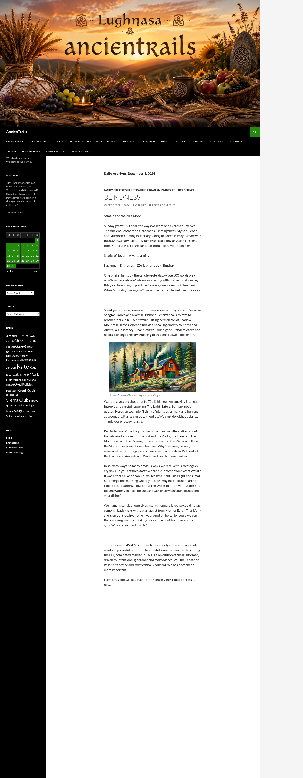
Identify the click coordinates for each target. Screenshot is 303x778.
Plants (166, 190)
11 (18, 250)
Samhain (11, 151)
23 (8, 260)
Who (99, 141)
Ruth (30, 390)
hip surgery (12, 355)
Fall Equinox (147, 141)
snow (33, 400)
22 (37, 255)
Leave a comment (163, 205)
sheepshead (12, 394)
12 (22, 250)
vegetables (29, 411)
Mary (9, 379)
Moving (59, 141)
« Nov (10, 271)
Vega (18, 410)
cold (26, 341)
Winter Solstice (81, 151)
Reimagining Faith (80, 141)
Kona (9, 375)
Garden (29, 346)
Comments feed (14, 447)
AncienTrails (16, 131)
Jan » (36, 271)
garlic (10, 351)
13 (27, 250)
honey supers (13, 359)
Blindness (122, 197)
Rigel (21, 390)
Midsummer (235, 141)
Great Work (122, 190)
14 (32, 250)
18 (18, 255)
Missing (17, 379)
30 (8, 265)
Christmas (128, 141)
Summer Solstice (56, 151)
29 (37, 260)
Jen (8, 367)
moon (25, 379)
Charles (140, 205)
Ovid (18, 384)
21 (32, 255)
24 (13, 260)
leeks (26, 375)
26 (22, 260)
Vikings (11, 416)
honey (24, 355)
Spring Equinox (31, 151)
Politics (177, 190)
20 (27, 255)
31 (13, 265)
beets (32, 336)
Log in (9, 437)
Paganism (153, 190)
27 (27, 260)
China (18, 341)
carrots (10, 341)
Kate (22, 366)
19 (22, 255)
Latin (17, 374)
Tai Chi (17, 405)
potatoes (11, 390)
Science (189, 190)
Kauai (33, 367)
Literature (138, 190)
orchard (10, 384)
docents (10, 346)
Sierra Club (17, 400)
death (32, 341)
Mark (34, 374)
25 (18, 260)
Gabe (19, 346)
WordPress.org (14, 452)
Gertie (17, 351)
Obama (32, 379)
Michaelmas (215, 141)
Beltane (111, 141)
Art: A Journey (14, 141)
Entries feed (12, 442)
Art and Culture (17, 336)
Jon (13, 367)
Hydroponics (28, 359)
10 (13, 250)
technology (27, 405)
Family (108, 190)
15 (37, 250)
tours (9, 411)
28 (32, 260)
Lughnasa (197, 141)
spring (9, 405)
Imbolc (165, 141)
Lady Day (180, 141)
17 (13, 255)
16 (8, 255)
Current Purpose (39, 141)
